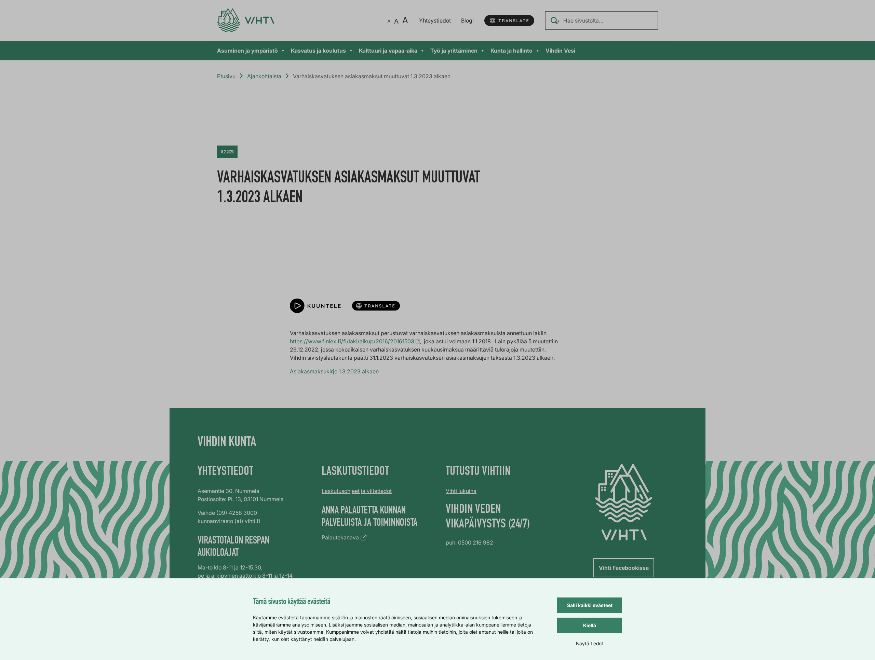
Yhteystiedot (435, 20)
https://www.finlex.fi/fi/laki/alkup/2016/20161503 (352, 341)
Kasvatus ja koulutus (318, 50)
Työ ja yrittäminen (453, 50)
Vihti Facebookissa (624, 567)
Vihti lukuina (461, 490)
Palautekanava (340, 537)
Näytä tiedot (589, 643)
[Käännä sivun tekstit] (509, 20)
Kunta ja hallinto (511, 50)
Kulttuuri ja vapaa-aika (388, 50)
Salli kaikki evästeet (589, 605)
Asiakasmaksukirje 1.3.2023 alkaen (334, 371)
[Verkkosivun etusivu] (245, 20)
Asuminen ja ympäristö (247, 50)
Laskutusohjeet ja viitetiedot (357, 490)
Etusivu (226, 76)
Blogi (467, 20)
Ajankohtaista (264, 76)
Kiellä (589, 625)
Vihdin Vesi (560, 50)
